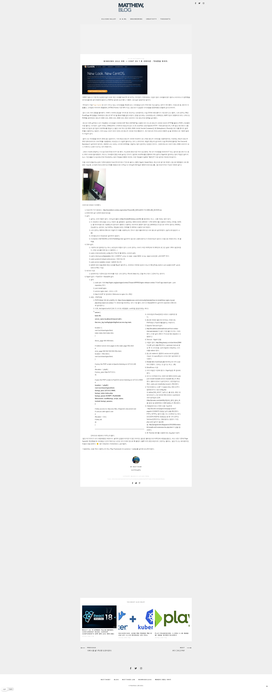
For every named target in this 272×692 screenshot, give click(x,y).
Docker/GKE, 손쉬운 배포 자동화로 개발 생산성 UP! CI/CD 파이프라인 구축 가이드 (135, 634)
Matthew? (106, 679)
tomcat (151, 479)
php (146, 479)
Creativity (151, 19)
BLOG (116, 679)
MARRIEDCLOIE (145, 679)
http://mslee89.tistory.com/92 (131, 219)
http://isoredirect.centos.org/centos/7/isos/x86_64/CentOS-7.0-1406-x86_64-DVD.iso (132, 210)
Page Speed (97, 105)
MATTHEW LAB (128, 679)
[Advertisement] (136, 39)
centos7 (126, 479)
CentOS (120, 479)
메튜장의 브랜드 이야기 (163, 679)
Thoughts (165, 19)
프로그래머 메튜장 (144, 476)
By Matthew (136, 467)
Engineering (136, 19)
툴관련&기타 (134, 476)
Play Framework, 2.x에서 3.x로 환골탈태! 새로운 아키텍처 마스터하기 (172, 634)
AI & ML (123, 19)
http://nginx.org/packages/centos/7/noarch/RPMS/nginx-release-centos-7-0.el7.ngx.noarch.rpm (138, 282)
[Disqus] (136, 515)
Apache (114, 479)
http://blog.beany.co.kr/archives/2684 (168, 342)
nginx (143, 479)
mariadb (138, 479)
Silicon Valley (108, 19)
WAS (155, 479)
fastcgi (132, 479)
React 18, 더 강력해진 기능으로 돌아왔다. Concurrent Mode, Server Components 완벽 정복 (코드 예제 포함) (98, 632)
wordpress (161, 479)
